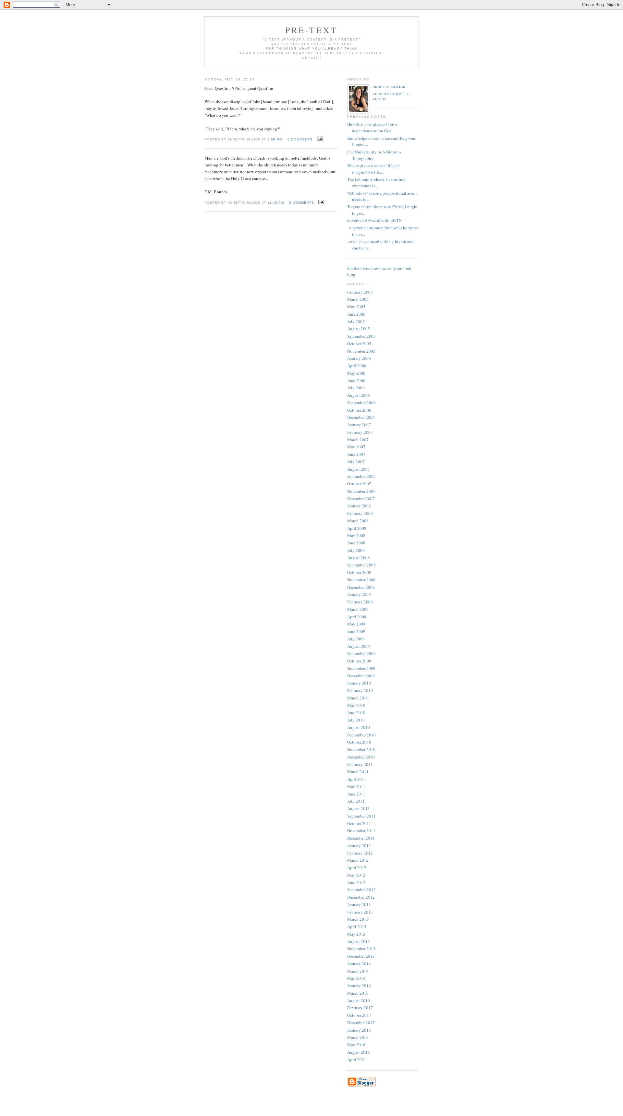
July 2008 (356, 550)
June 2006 (356, 380)
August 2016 (358, 1000)
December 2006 (361, 417)
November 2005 (361, 351)
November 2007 (361, 491)
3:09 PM (274, 139)
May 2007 (356, 447)
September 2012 (361, 889)
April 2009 (356, 617)
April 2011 (356, 779)
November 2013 (361, 949)
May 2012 (356, 875)
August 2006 (358, 395)
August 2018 (358, 1052)
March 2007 (358, 440)
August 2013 (358, 941)
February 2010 (360, 690)
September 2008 (361, 565)
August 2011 (358, 808)
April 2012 (356, 867)
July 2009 (356, 639)
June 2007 (356, 454)
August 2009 (358, 646)
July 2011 (356, 801)
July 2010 (356, 720)
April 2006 (356, 366)
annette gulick (389, 87)
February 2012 (360, 853)
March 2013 (358, 919)
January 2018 (359, 1030)
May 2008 (356, 535)
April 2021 (356, 1059)
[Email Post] (318, 139)
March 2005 (358, 299)
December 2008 (361, 587)
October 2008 (359, 572)
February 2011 (360, 764)
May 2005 (356, 306)
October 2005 (359, 343)
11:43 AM (275, 202)
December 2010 (361, 757)
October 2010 (359, 742)
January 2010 (359, 683)
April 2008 (356, 528)
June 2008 (356, 543)
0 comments (299, 139)
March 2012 (358, 860)
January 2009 (359, 594)
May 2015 (356, 978)
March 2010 (358, 698)
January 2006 (359, 358)
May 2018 (356, 1045)
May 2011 (356, 786)
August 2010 (358, 727)
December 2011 (361, 838)
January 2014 (359, 963)
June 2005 (356, 314)
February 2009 (360, 602)
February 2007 (360, 432)
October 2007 (359, 484)
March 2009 (358, 609)
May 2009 (356, 624)
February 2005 (360, 292)
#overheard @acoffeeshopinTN (374, 220)
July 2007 (356, 462)
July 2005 (356, 321)
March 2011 (358, 771)
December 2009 (361, 676)
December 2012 (361, 897)
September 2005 (361, 336)
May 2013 (356, 934)
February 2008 (360, 513)
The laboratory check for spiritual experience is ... (376, 182)
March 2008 (358, 521)
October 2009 (359, 661)
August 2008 (358, 558)
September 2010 (361, 735)
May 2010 (356, 705)
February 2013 (360, 912)
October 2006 (359, 410)
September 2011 (361, 816)
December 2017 (361, 1022)
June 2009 (356, 631)
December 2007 (361, 499)
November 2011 (361, 830)
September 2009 (361, 653)
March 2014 (358, 971)
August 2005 (358, 329)
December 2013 (361, 956)
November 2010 (361, 749)
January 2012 (359, 845)
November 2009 (361, 668)
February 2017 (360, 1008)
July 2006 (356, 388)
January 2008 (359, 506)
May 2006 (356, 373)
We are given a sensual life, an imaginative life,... (373, 169)
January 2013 (359, 904)
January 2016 (359, 986)
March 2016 (358, 993)
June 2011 (356, 794)
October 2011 (359, 823)
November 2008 (361, 580)
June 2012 (356, 882)
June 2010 (356, 712)
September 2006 (361, 403)
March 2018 (358, 1037)
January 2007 (359, 425)
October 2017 (359, 1015)
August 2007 (358, 469)
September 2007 (361, 476)
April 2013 (356, 926)
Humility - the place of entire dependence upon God (372, 128)
